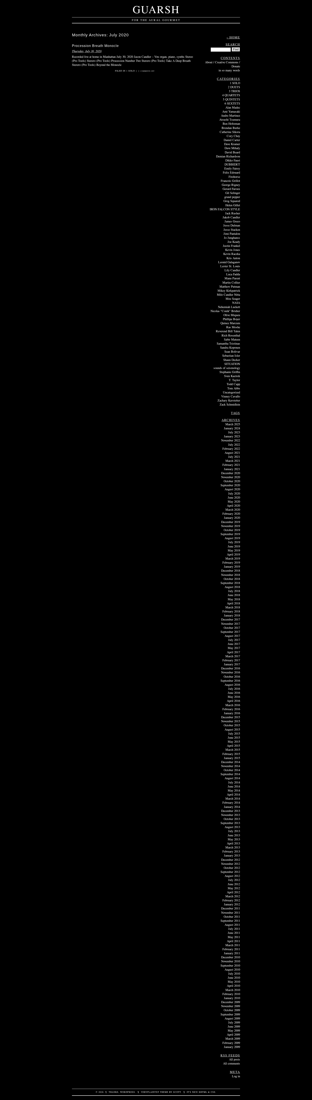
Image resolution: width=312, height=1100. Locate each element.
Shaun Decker (231, 360)
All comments (231, 1063)
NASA (236, 303)
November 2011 (230, 913)
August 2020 (232, 489)
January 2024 (232, 428)
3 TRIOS (234, 91)
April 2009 (233, 1034)
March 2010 (232, 990)
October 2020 (232, 481)
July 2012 (234, 880)
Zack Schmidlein (230, 404)
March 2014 (232, 798)
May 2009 (234, 1030)
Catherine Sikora (230, 132)
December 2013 (230, 811)
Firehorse (234, 177)
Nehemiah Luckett (229, 307)
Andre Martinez (230, 115)
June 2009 (234, 1026)
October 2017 (232, 628)
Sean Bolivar (232, 351)
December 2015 (230, 717)
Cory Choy (233, 136)
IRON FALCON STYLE (225, 209)
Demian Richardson (228, 156)
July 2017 (234, 640)
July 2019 (234, 542)
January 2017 (232, 664)
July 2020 (234, 493)
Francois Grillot (230, 181)
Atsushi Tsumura (229, 119)
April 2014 (233, 794)
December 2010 (230, 957)
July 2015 (234, 733)
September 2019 (230, 534)
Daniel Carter (232, 140)
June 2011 (234, 933)
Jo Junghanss (232, 238)
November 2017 (230, 624)
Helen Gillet (232, 205)
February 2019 (231, 562)
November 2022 (230, 440)
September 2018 (230, 583)
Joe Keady (234, 242)
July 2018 (234, 591)
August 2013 (232, 827)
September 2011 (230, 921)
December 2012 (230, 860)
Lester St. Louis (230, 266)
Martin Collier (231, 282)
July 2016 (234, 689)
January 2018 (232, 615)
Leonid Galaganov (229, 262)
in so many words (229, 70)
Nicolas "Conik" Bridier (225, 311)
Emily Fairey (232, 168)
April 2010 (233, 986)
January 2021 (232, 469)
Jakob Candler (231, 217)
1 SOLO (130, 70)
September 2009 (230, 1014)
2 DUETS (234, 87)
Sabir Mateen (232, 339)
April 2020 (233, 505)
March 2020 (232, 510)
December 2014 (230, 762)
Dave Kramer (232, 144)
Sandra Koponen (230, 347)
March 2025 (232, 424)
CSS (213, 1091)
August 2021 (232, 453)
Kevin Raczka (231, 254)
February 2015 (231, 754)
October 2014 (232, 770)
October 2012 (232, 868)
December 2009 (230, 1002)
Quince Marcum (230, 323)
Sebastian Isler (231, 355)
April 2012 (233, 892)
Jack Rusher (232, 213)
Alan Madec (232, 107)
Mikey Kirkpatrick (229, 290)
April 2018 (233, 603)
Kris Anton (233, 258)
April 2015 (233, 746)
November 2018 (230, 575)
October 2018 (232, 579)
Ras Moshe (233, 327)
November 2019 (230, 526)
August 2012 (232, 876)
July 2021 (234, 457)
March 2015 (232, 750)
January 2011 (232, 953)
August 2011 (232, 925)
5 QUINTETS (231, 99)
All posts (234, 1059)
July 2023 (234, 432)
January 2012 (232, 904)
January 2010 (232, 998)
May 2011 (234, 937)
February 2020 (231, 514)
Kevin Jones (232, 250)
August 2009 (232, 1018)
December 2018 (230, 570)
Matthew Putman (229, 286)
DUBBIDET (232, 164)
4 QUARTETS (231, 95)
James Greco (232, 221)
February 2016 (231, 709)
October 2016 (232, 676)
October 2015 (232, 725)
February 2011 (231, 949)
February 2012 (231, 900)
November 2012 (230, 864)
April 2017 (233, 652)
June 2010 (234, 978)
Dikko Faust (232, 160)
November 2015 (230, 721)
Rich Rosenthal (231, 335)
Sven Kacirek (232, 376)
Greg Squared (231, 201)
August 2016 (232, 685)
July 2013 (234, 831)
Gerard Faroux (231, 189)
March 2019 (232, 558)
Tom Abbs (233, 388)
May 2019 (234, 550)
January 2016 (232, 713)
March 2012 (232, 896)
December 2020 (230, 473)
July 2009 (234, 1022)
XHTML (203, 1091)
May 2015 (234, 741)
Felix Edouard (231, 172)
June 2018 (234, 595)
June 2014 (234, 786)
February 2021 (231, 465)
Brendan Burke (231, 128)
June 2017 (234, 644)
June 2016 (234, 693)
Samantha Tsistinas (228, 343)
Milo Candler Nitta (228, 295)
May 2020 (234, 501)
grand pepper (232, 197)
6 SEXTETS (232, 103)
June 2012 (234, 884)
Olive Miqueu (231, 315)
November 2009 (230, 1006)
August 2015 (232, 729)
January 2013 (232, 855)
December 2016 (230, 668)
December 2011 (230, 908)
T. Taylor (234, 380)
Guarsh (156, 9)
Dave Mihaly (232, 148)
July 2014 (234, 782)
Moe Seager (233, 299)
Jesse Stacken (231, 230)
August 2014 (232, 778)
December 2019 (230, 522)
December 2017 (230, 619)
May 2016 (234, 697)
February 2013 (231, 851)
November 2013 (230, 815)
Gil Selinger (232, 193)
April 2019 (233, 554)
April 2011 (233, 941)
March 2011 (232, 945)
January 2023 (232, 436)
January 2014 (232, 807)
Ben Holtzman (231, 124)
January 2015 (232, 758)
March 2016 (232, 705)
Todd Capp (233, 384)
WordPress (127, 1091)
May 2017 (234, 648)
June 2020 (234, 497)
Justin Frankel (231, 246)
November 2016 (230, 672)
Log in (236, 1076)
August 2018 (232, 587)
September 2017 (230, 632)
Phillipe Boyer (231, 319)
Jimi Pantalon (231, 234)
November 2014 (230, 766)
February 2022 (231, 449)
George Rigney (231, 185)
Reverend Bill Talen (228, 331)
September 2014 (230, 774)
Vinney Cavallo (230, 396)
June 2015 (234, 737)
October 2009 (232, 1010)
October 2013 (232, 819)
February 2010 (231, 994)
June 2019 (234, 546)
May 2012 (234, 888)
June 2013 (234, 835)
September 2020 (230, 485)
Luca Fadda (233, 274)
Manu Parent (232, 278)
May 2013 (234, 839)
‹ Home (233, 37)
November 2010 (230, 961)
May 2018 (234, 599)
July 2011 (234, 929)
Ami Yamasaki (231, 111)
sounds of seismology (227, 368)
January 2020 (232, 518)
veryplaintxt (150, 1091)
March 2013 (232, 847)
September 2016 (230, 681)
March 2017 (232, 656)
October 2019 (232, 530)
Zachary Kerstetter (229, 400)
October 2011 (232, 917)
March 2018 (232, 607)
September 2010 (230, 965)
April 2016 (233, 701)
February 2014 (231, 802)
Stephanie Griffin (229, 372)
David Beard (232, 152)
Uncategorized (231, 392)
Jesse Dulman (231, 225)
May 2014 (234, 790)
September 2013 (230, 823)
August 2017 (232, 636)
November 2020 (230, 477)
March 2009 (232, 1038)
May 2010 (234, 982)
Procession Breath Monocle (95, 46)
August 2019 (232, 538)
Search (233, 44)
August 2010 (232, 969)
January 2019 (232, 566)
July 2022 (234, 445)
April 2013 (233, 843)
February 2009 (231, 1043)
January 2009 (232, 1047)
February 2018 (231, 611)
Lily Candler (232, 270)
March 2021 (232, 461)
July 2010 (234, 973)
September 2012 (230, 872)
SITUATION (232, 364)
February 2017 (231, 660)
